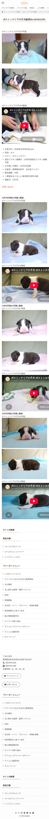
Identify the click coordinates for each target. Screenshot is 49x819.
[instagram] (22, 813)
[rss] (30, 813)
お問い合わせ (7, 187)
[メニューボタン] (3, 3)
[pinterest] (24, 813)
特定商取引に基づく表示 (14, 611)
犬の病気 (8, 584)
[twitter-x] (19, 813)
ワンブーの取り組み (13, 621)
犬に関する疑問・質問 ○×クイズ (17, 590)
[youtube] (27, 813)
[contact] (33, 813)
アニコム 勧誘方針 (12, 632)
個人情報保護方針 (12, 616)
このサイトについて (13, 574)
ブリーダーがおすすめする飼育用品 (19, 579)
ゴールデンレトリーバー (14, 552)
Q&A (6, 595)
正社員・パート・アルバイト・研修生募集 (22, 605)
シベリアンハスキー (13, 557)
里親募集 (8, 600)
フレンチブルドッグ (13, 546)
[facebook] (16, 813)
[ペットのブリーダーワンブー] (24, 3)
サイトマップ (10, 637)
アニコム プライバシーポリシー (17, 626)
